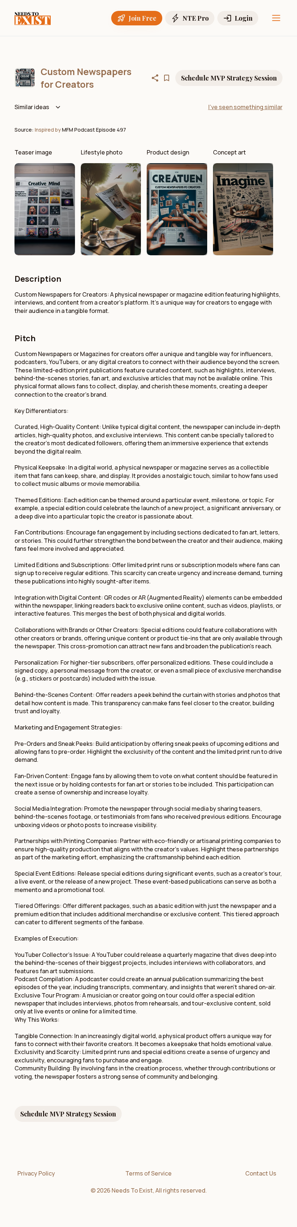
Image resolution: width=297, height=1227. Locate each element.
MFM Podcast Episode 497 (94, 129)
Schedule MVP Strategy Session (229, 78)
